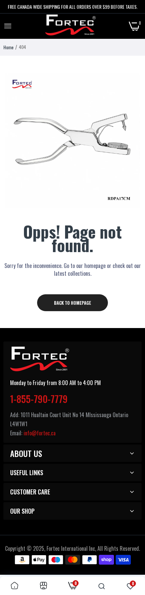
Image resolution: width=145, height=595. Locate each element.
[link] (14, 586)
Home (8, 47)
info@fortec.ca (40, 433)
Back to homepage (72, 302)
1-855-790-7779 (38, 399)
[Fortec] (70, 26)
